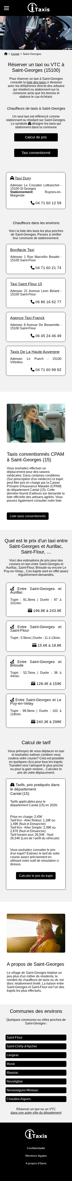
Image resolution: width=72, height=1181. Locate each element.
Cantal (15, 53)
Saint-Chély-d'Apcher (22, 1046)
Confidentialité (36, 1148)
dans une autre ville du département (36, 1112)
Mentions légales (36, 1155)
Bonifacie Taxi (22, 250)
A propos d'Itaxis (36, 1163)
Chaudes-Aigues (19, 1099)
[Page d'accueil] (5, 53)
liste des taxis (37, 82)
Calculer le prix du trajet (36, 875)
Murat (11, 1064)
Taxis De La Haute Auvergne (35, 352)
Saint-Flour (14, 1037)
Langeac (13, 1055)
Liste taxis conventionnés (28, 516)
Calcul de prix (36, 137)
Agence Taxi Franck (27, 318)
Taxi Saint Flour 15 (26, 284)
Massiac (12, 1072)
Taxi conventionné (36, 153)
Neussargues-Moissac (22, 1090)
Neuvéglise (15, 1081)
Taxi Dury (23, 178)
